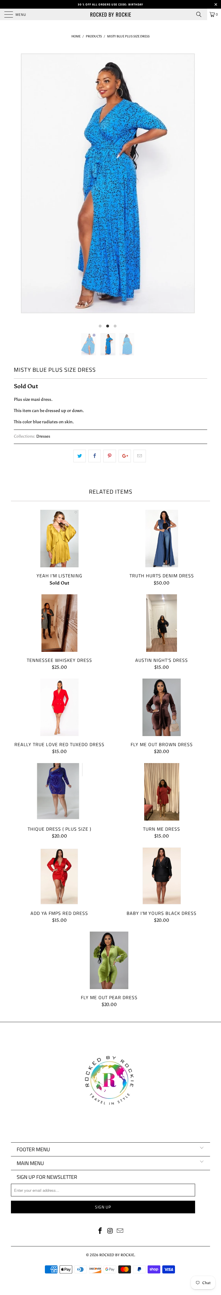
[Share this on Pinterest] (109, 456)
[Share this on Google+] (125, 456)
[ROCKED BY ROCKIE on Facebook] (100, 1231)
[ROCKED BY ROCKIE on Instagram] (110, 1231)
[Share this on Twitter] (79, 456)
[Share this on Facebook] (94, 456)
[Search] (201, 14)
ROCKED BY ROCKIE (110, 14)
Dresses (43, 436)
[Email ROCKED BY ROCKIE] (120, 1231)
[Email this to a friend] (140, 456)
